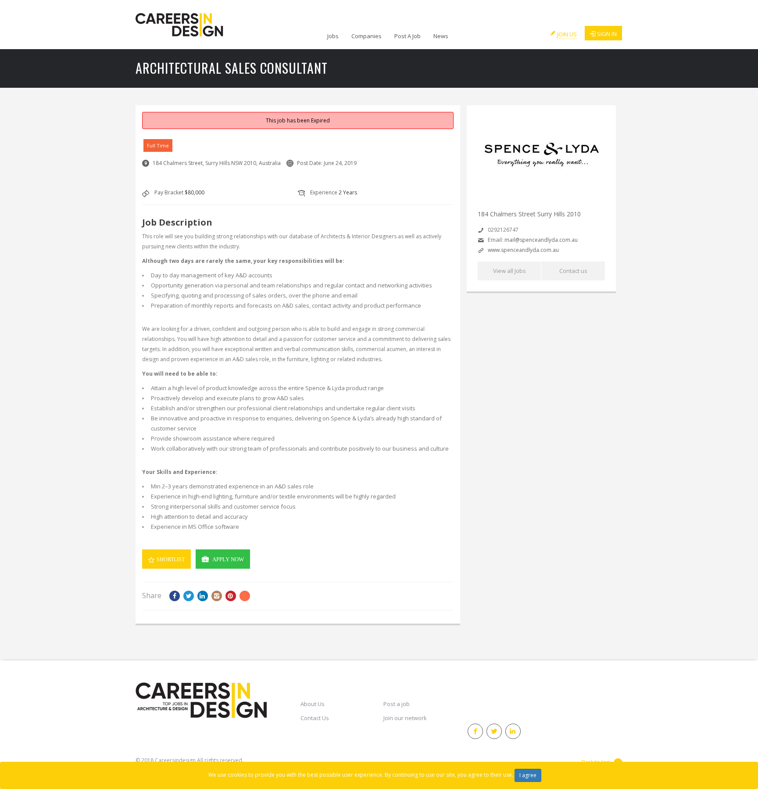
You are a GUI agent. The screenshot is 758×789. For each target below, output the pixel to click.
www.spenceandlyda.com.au (523, 250)
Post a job (396, 704)
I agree (527, 775)
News (440, 36)
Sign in (607, 34)
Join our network (405, 718)
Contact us (573, 271)
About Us (312, 704)
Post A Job (407, 36)
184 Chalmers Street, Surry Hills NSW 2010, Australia (217, 163)
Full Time (158, 145)
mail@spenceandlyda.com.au (541, 240)
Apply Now (228, 559)
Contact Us (314, 718)
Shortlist (171, 559)
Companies (366, 36)
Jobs (333, 36)
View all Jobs (509, 271)
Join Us (567, 34)
